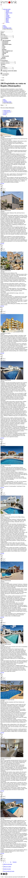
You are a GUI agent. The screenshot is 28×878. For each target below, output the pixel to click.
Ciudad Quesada (6, 110)
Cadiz (7, 13)
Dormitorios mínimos (5, 61)
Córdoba (7, 15)
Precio (2, 32)
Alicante (7, 10)
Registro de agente (7, 868)
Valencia (7, 22)
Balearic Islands (9, 12)
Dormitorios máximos (5, 63)
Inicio (4, 25)
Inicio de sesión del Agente (8, 871)
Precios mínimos (4, 35)
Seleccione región (6, 9)
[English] (1, 4)
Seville (7, 21)
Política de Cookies (7, 866)
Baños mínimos (4, 67)
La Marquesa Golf (7, 111)
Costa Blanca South (7, 27)
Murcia (7, 19)
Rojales (4, 114)
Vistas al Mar (4, 75)
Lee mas (2, 183)
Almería (7, 11)
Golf (3, 77)
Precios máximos (4, 37)
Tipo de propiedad (4, 38)
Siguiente (14, 862)
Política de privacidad (7, 864)
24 (10, 862)
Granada (7, 16)
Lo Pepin (5, 113)
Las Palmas (8, 17)
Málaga (7, 18)
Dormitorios (3, 58)
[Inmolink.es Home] (9, 3)
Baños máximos (4, 68)
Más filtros (3, 64)
